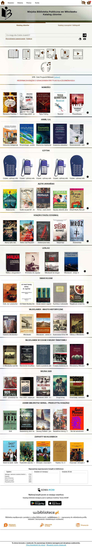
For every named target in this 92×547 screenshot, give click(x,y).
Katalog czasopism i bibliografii (69, 25)
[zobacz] (57, 77)
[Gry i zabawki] (52, 59)
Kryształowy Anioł (9, 481)
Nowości (11, 3)
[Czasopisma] (65, 59)
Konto (37, 3)
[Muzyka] (46, 72)
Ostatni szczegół (9, 480)
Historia (20, 3)
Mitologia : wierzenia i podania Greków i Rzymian (17, 474)
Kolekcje (29, 39)
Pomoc (28, 3)
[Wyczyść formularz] (80, 39)
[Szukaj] (84, 35)
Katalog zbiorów (23, 25)
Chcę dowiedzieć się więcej (35, 545)
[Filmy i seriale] (78, 59)
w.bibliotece (53, 517)
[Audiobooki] (40, 59)
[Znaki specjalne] (84, 39)
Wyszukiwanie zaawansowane (15, 39)
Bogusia (7, 476)
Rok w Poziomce (9, 478)
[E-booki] (27, 59)
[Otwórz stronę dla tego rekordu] (10, 102)
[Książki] (14, 59)
